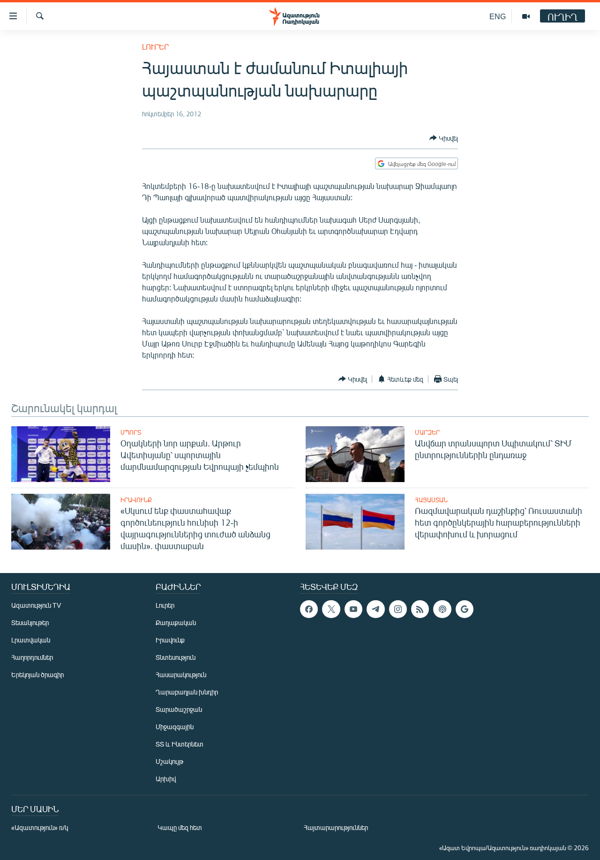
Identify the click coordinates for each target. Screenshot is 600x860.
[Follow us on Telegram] (375, 609)
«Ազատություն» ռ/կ (39, 827)
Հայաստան (431, 500)
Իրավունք (136, 500)
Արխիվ (166, 779)
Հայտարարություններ (336, 827)
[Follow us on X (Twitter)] (331, 609)
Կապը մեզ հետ (180, 827)
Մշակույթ (169, 761)
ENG (497, 16)
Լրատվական (30, 640)
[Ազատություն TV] (526, 16)
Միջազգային (175, 727)
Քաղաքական (176, 622)
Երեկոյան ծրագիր (37, 675)
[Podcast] (442, 609)
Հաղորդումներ (32, 657)
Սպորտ (130, 432)
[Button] (443, 137)
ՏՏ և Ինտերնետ (179, 744)
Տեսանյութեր (30, 622)
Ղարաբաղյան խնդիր (187, 692)
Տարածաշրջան (179, 709)
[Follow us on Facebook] (309, 609)
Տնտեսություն (175, 657)
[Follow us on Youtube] (353, 609)
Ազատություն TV (36, 605)
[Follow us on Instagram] (398, 609)
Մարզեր (427, 432)
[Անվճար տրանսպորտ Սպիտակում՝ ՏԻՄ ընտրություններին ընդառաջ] (355, 454)
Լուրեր (155, 46)
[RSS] (420, 609)
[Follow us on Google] (464, 609)
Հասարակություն (181, 675)
